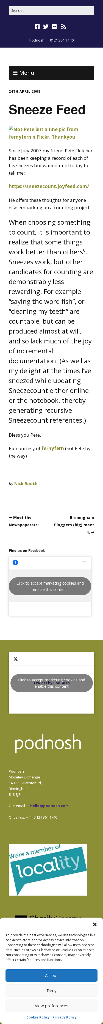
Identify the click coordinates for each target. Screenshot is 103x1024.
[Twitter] (46, 26)
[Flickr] (54, 26)
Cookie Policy (38, 1017)
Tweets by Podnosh (51, 683)
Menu (26, 72)
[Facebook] (38, 26)
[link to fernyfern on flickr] (51, 137)
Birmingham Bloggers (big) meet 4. (74, 525)
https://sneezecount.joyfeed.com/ (49, 186)
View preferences (51, 1005)
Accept (51, 975)
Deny (52, 990)
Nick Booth (25, 483)
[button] (95, 924)
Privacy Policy (64, 1017)
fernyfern (52, 448)
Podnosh (36, 40)
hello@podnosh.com (49, 805)
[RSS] (63, 26)
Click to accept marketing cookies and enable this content (50, 586)
